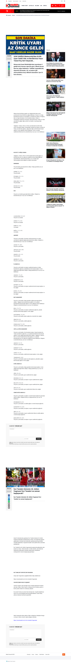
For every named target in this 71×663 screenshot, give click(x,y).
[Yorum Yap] (9, 75)
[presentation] (9, 11)
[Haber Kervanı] (12, 5)
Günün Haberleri (15, 1)
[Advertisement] (35, 25)
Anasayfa (28, 654)
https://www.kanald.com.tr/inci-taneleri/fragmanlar (25, 620)
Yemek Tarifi (25, 5)
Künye (33, 654)
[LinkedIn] (9, 67)
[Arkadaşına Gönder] (9, 71)
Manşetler (10, 1)
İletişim (36, 654)
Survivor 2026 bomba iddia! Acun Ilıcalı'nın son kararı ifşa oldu (32, 11)
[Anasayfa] (6, 1)
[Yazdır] (9, 73)
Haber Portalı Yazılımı (11, 661)
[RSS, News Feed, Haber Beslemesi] (63, 654)
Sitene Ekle (24, 1)
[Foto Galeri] (64, 1)
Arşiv (20, 1)
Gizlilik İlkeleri (41, 654)
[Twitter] (9, 65)
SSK (41, 5)
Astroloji (31, 5)
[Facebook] (9, 63)
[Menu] (52, 6)
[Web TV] (61, 1)
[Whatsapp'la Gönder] (9, 69)
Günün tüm (61, 11)
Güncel (45, 5)
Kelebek (37, 5)
